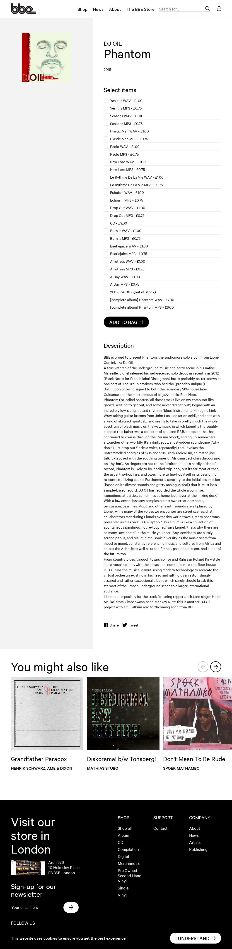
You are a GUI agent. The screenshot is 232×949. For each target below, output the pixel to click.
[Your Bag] (219, 9)
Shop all (125, 828)
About (115, 9)
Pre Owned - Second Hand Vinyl (129, 875)
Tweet (133, 625)
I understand (192, 938)
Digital (123, 856)
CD (120, 842)
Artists (195, 842)
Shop (82, 9)
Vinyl (122, 894)
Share (114, 625)
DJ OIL (113, 43)
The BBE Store (140, 9)
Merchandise (129, 863)
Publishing (198, 849)
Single (123, 887)
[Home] (23, 12)
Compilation (128, 849)
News (98, 9)
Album (123, 835)
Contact (160, 828)
